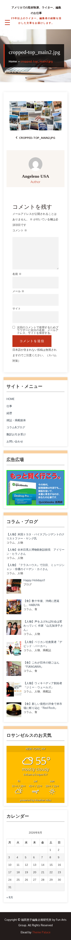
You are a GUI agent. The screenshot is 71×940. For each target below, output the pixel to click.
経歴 (9, 413)
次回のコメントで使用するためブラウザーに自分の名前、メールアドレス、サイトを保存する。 (37, 330)
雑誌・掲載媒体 (16, 420)
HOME (10, 399)
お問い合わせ (15, 441)
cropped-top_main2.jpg (37, 137)
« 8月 (10, 897)
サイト (16, 308)
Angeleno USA (35, 176)
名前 (16, 274)
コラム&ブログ (16, 427)
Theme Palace (41, 932)
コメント (19, 230)
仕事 (9, 406)
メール (18, 291)
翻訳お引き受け (16, 434)
